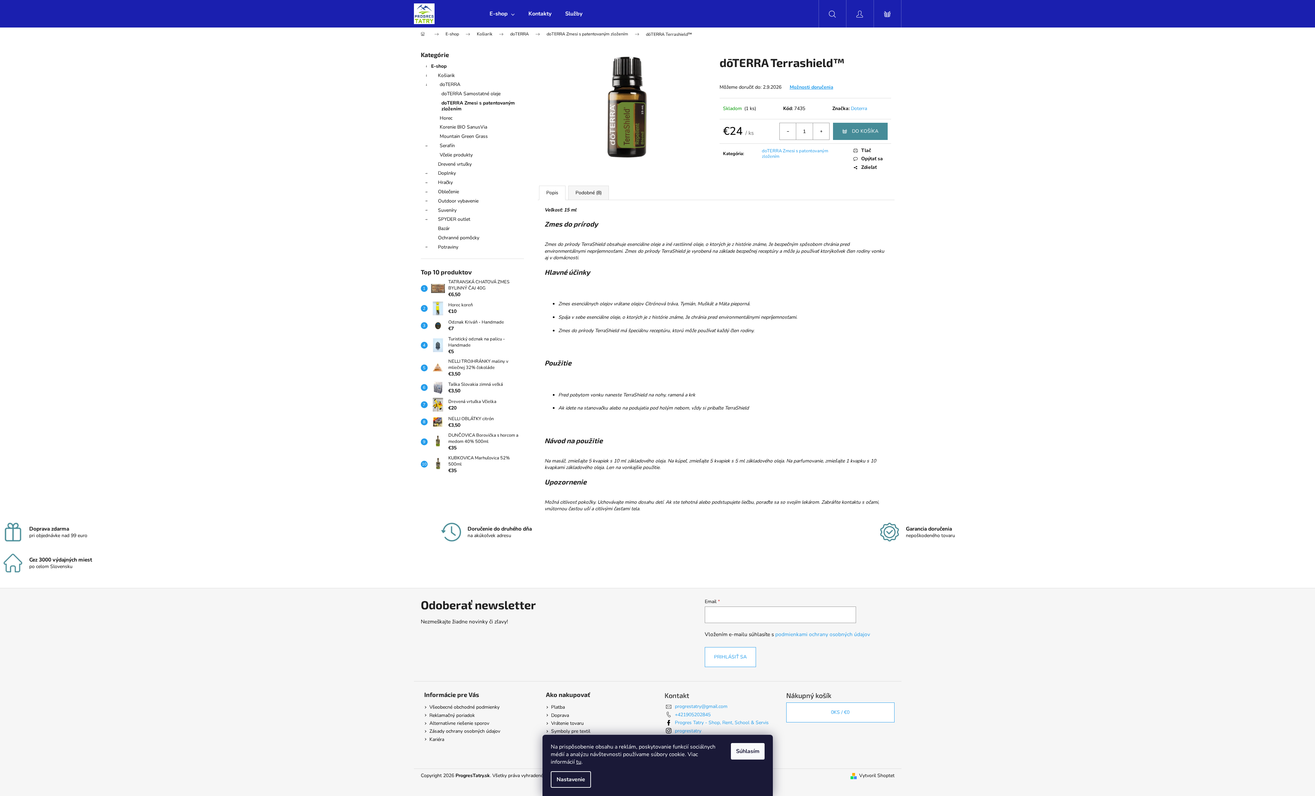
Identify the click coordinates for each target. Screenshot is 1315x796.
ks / (840, 712)
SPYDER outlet (454, 219)
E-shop (439, 66)
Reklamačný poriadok (452, 715)
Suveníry (447, 210)
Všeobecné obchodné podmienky (464, 707)
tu (578, 762)
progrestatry (688, 731)
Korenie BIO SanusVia (463, 127)
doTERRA (450, 84)
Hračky (445, 182)
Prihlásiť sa (730, 657)
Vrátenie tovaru (567, 723)
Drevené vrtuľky (455, 164)
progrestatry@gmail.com (701, 706)
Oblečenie (448, 191)
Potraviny (448, 247)
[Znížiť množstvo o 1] (788, 131)
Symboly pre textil (570, 731)
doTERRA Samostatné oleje (471, 93)
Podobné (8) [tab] (589, 192)
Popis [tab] (552, 192)
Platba (558, 707)
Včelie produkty (456, 155)
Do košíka (865, 131)
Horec (446, 118)
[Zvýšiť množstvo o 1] (821, 131)
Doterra (859, 108)
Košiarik (446, 75)
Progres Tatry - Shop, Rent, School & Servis (722, 722)
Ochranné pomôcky (458, 238)
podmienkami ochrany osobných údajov (822, 634)
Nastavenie (571, 779)
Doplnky (447, 173)
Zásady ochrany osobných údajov (464, 731)
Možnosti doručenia (811, 87)
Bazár (444, 228)
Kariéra (436, 739)
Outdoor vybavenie (458, 201)
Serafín (447, 145)
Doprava (560, 715)
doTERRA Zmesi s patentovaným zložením (478, 106)
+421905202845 (693, 714)
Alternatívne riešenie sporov (459, 723)
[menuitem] (502, 14)
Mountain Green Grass (464, 136)
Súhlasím (747, 751)
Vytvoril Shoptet (877, 775)
